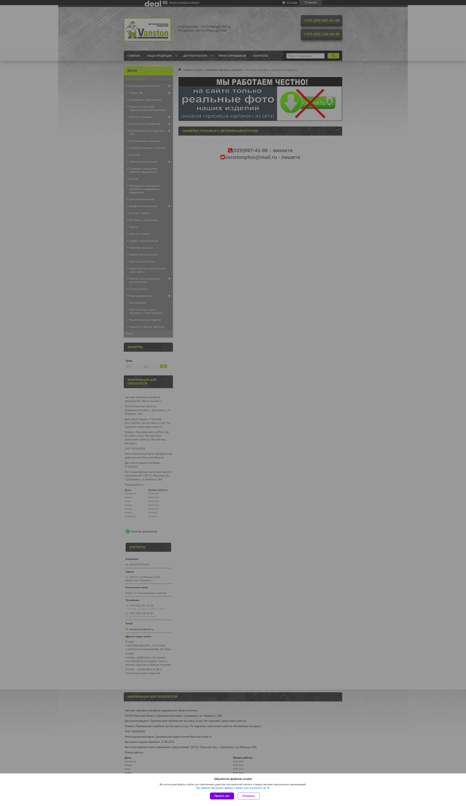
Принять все (222, 796)
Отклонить (248, 796)
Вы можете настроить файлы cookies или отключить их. (231, 787)
